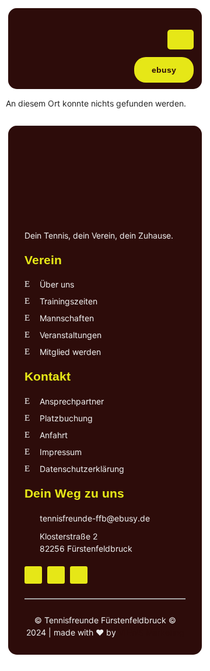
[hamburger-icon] (180, 39)
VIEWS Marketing (151, 632)
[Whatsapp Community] (79, 575)
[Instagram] (56, 575)
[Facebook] (33, 575)
